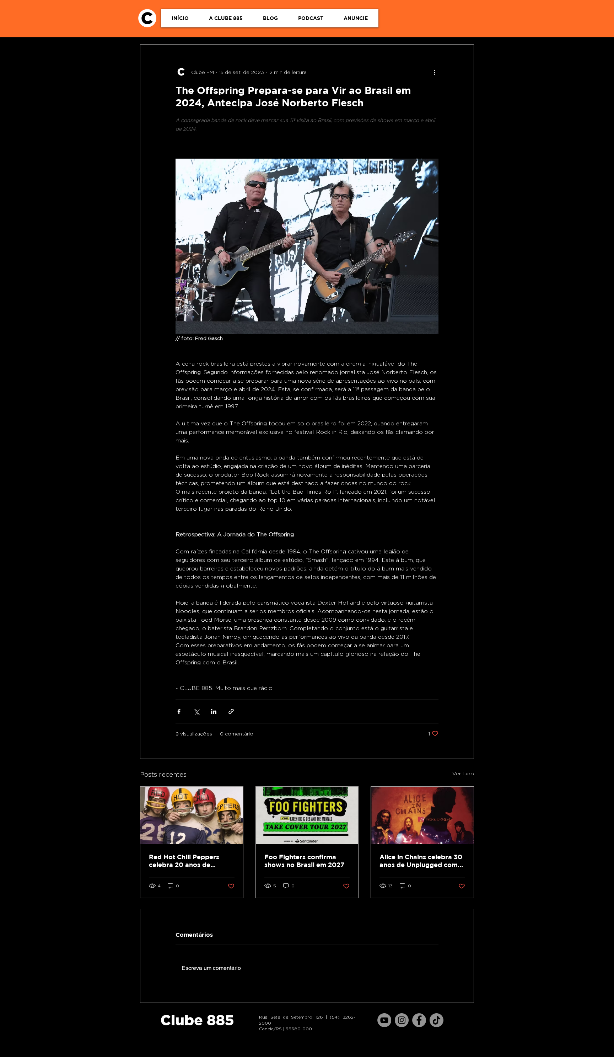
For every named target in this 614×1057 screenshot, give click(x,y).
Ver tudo (463, 773)
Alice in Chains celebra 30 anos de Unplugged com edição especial (420, 861)
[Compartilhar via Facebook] (179, 711)
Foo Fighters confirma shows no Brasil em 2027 (304, 861)
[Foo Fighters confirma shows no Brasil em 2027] (307, 815)
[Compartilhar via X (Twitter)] (196, 711)
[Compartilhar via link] (231, 711)
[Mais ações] (434, 72)
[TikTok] (436, 1020)
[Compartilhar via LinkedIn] (213, 711)
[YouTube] (384, 1020)
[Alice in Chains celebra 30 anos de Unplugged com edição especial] (422, 815)
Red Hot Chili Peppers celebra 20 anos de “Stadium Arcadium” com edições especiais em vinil (190, 861)
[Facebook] (419, 1020)
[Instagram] (402, 1020)
